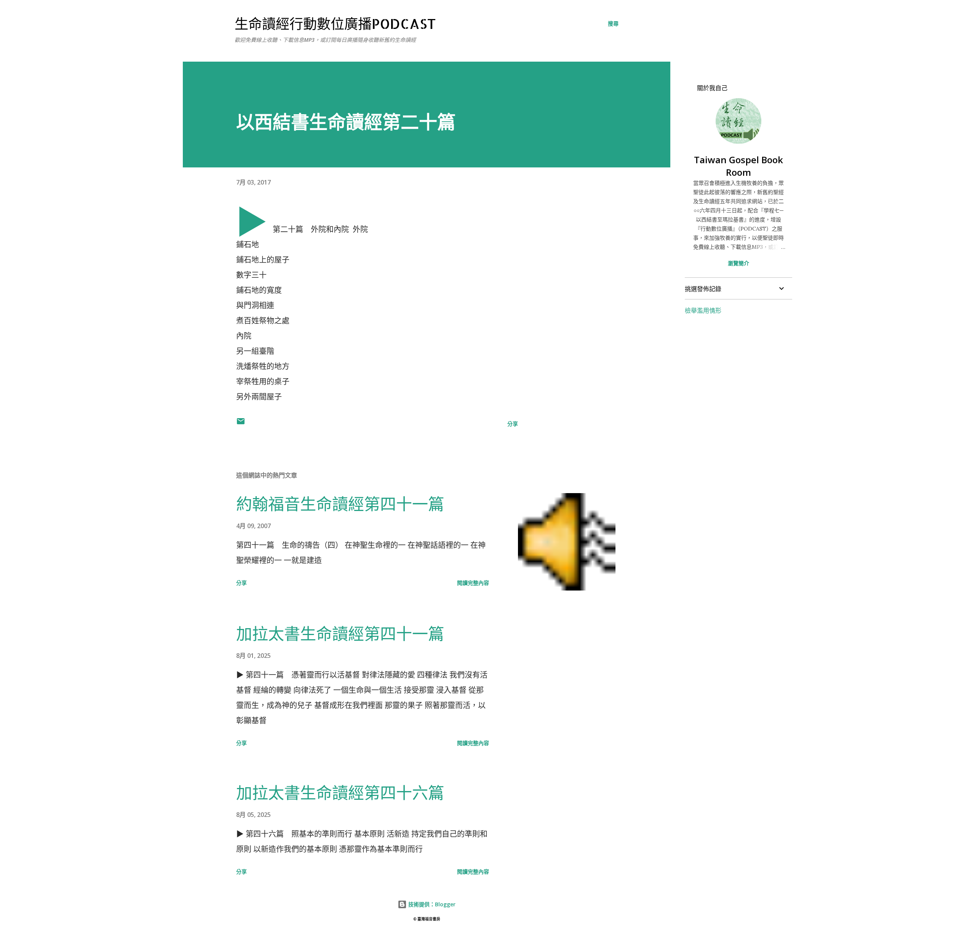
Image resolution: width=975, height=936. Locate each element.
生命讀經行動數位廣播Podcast (335, 23)
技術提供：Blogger (431, 904)
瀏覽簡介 (738, 263)
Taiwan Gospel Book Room (738, 165)
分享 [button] (512, 423)
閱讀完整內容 (473, 582)
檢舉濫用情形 (703, 310)
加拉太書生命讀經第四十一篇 (340, 633)
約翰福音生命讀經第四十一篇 (340, 503)
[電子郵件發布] (240, 423)
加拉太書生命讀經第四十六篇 (340, 792)
